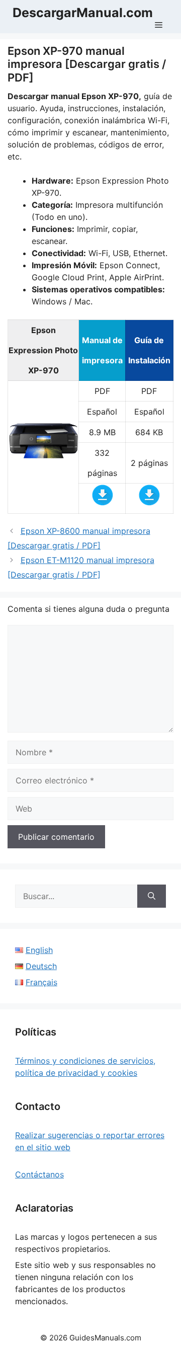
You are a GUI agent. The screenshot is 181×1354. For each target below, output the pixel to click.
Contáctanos (39, 1174)
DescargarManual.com (83, 12)
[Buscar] (151, 896)
